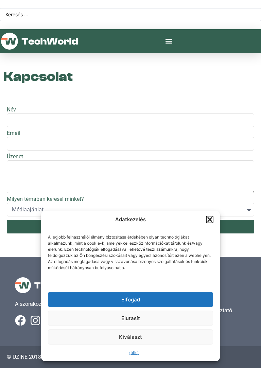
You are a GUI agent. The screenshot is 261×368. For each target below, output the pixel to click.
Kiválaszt (130, 337)
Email (13, 133)
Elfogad (130, 299)
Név (11, 110)
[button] (209, 219)
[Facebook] (20, 320)
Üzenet (15, 157)
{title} (134, 352)
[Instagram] (35, 320)
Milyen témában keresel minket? (45, 199)
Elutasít (130, 318)
